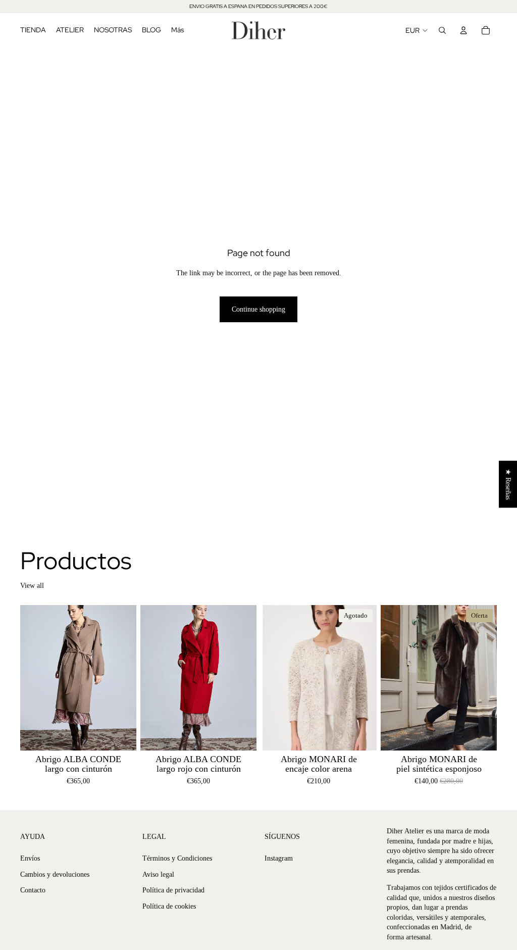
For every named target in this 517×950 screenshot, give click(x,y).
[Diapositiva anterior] (31, 677)
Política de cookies (169, 906)
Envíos (30, 858)
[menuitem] (177, 30)
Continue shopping (258, 309)
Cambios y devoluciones (54, 874)
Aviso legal (158, 874)
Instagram (279, 858)
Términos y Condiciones (177, 858)
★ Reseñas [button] (508, 484)
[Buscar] (442, 30)
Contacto (32, 890)
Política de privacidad (173, 890)
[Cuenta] (463, 30)
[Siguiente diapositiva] (125, 677)
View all (32, 585)
